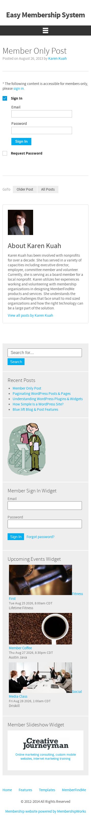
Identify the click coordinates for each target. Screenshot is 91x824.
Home (7, 790)
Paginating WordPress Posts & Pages (42, 393)
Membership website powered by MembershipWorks (45, 811)
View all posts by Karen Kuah (30, 315)
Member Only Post (27, 388)
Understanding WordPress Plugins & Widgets (48, 399)
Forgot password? (40, 537)
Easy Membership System (45, 15)
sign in (18, 88)
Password (15, 517)
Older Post (25, 189)
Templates (47, 790)
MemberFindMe (74, 790)
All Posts (48, 189)
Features (25, 790)
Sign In (21, 141)
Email (12, 498)
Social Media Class (45, 694)
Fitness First (46, 596)
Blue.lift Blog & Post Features (35, 409)
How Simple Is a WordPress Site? (38, 404)
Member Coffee (20, 648)
